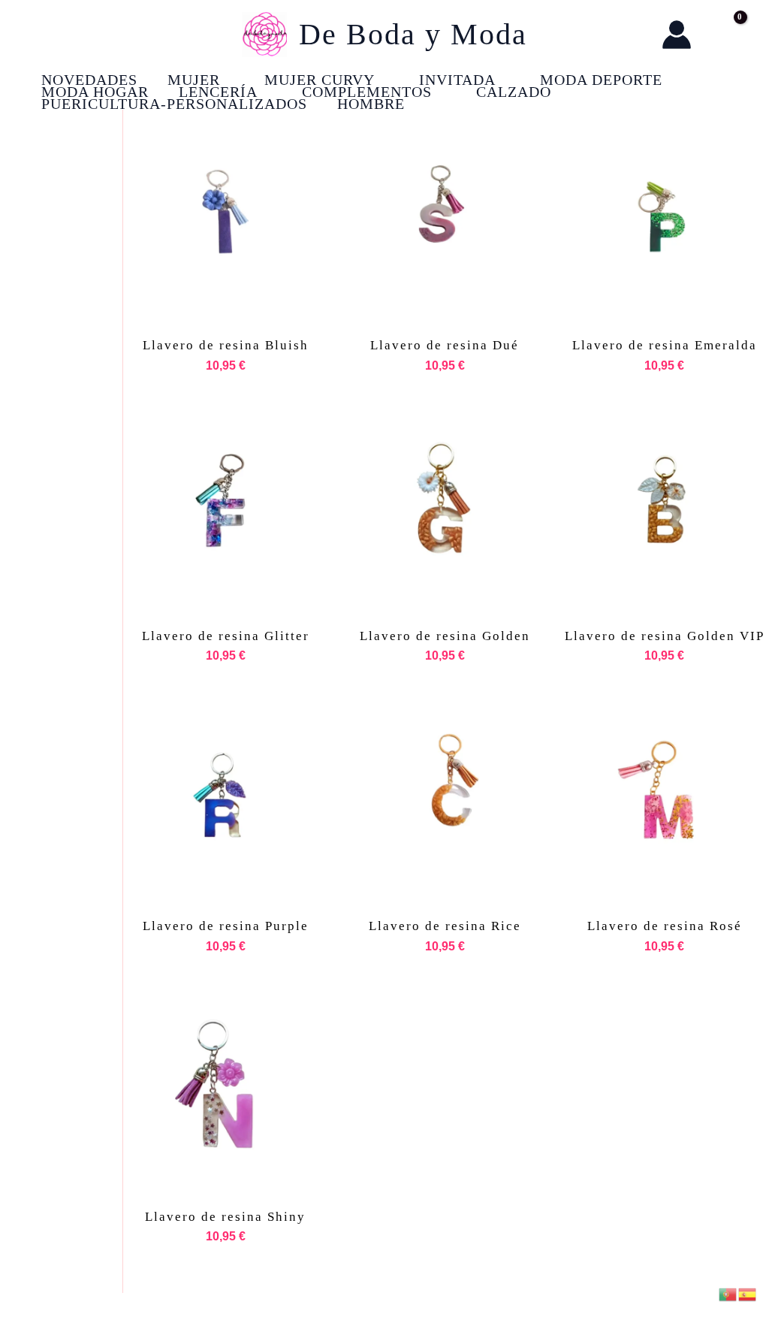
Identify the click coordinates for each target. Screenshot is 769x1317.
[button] (635, 35)
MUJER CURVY (319, 80)
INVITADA (457, 80)
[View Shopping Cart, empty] (725, 34)
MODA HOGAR (95, 92)
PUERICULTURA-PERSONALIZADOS (174, 104)
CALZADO (513, 92)
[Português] (728, 1293)
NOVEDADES (89, 80)
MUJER (193, 80)
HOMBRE (371, 104)
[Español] (748, 1293)
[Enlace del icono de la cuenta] (677, 35)
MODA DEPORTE (601, 80)
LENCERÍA (218, 92)
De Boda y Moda (413, 34)
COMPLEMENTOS (367, 92)
